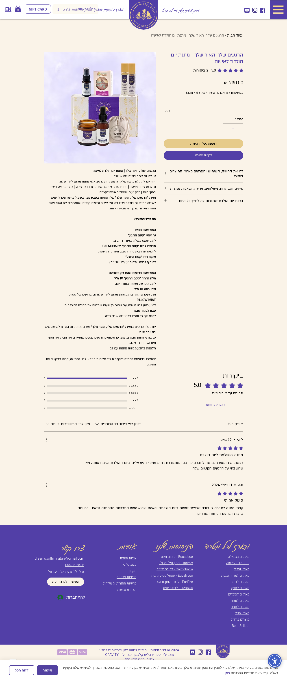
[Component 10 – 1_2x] (254, 10)
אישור (47, 670)
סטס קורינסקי (135, 659)
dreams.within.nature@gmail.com (59, 558)
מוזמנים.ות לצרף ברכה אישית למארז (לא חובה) (214, 93)
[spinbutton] (233, 128)
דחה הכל (21, 670)
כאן (227, 673)
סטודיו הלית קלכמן (147, 654)
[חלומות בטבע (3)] (247, 10)
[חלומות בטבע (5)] (262, 10)
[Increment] (226, 128)
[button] (18, 8)
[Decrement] (240, 128)
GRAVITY (112, 654)
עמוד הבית (235, 35)
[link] (218, 70)
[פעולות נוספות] (46, 439)
